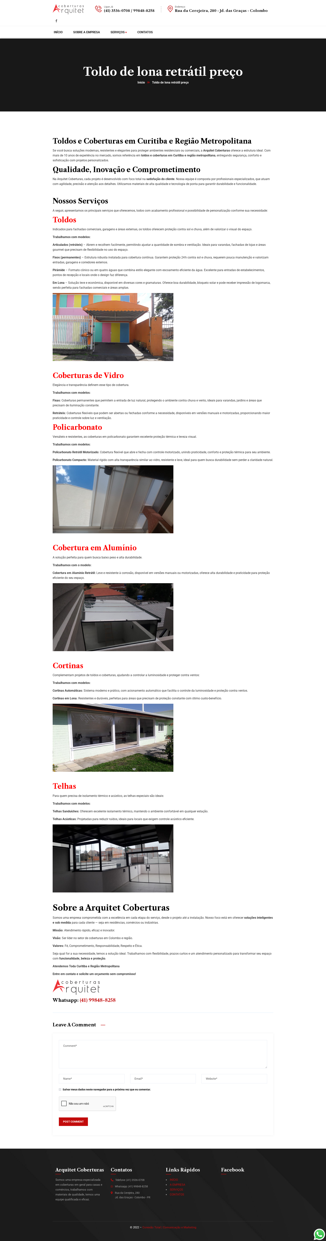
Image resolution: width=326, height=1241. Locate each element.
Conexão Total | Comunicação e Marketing (169, 1227)
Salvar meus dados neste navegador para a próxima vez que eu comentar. (107, 1089)
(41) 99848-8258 (98, 1000)
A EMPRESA (177, 1184)
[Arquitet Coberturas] (68, 9)
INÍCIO (174, 1179)
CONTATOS (177, 1194)
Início (141, 82)
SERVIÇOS (176, 1189)
